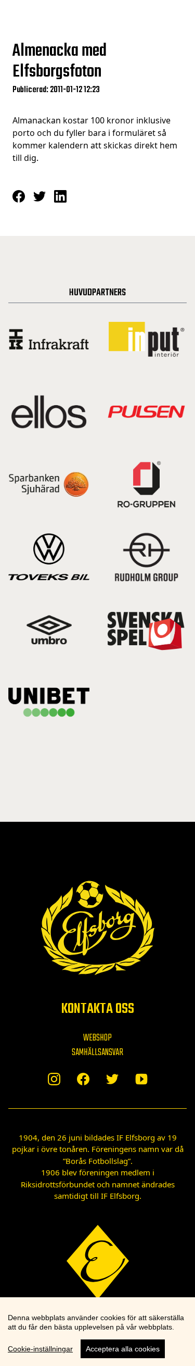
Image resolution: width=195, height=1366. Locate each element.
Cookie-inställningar (40, 1349)
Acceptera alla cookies (123, 1349)
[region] (97, 1331)
